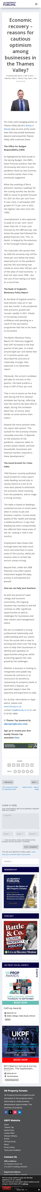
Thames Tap (22, 78)
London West (9, 1133)
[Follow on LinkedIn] (19, 1112)
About (6, 1144)
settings (25, 1184)
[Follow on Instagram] (15, 1112)
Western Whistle (10, 1136)
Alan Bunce (18, 76)
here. (17, 737)
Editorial (7, 78)
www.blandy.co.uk (12, 706)
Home (6, 1125)
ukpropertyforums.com (15, 723)
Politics (14, 78)
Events (6, 1139)
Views (30, 78)
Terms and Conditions (12, 1150)
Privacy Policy (9, 1147)
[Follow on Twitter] (10, 1112)
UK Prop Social (9, 1142)
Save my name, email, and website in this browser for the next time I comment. (18, 841)
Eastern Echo (9, 1130)
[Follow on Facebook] (6, 1112)
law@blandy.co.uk (20, 710)
